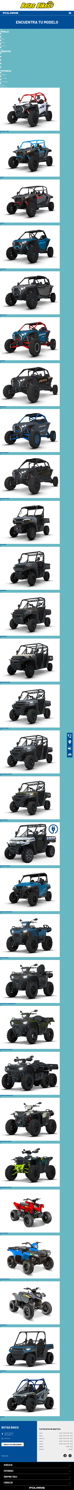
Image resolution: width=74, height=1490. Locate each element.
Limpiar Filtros (3, 86)
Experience (8, 1470)
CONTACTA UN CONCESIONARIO (13, 1444)
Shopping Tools (10, 1476)
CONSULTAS (8, 1482)
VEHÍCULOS (8, 1465)
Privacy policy (4, 1455)
